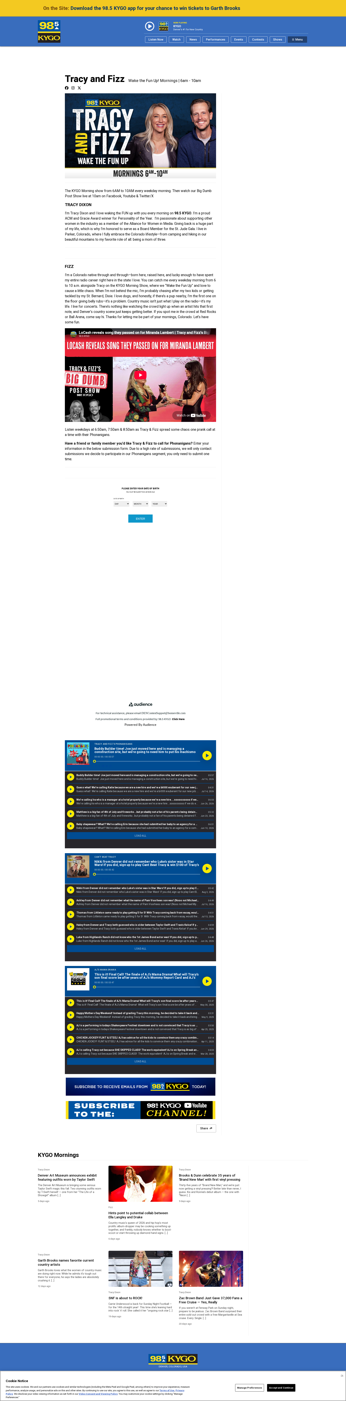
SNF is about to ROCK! (125, 1298)
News (193, 39)
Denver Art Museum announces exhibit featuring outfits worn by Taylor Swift (67, 1177)
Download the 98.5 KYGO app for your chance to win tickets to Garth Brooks (155, 8)
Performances (215, 39)
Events (238, 39)
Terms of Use (166, 1390)
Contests (258, 39)
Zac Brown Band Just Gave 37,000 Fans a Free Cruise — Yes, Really (210, 1300)
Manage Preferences (249, 1387)
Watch (176, 39)
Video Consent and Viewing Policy (98, 1394)
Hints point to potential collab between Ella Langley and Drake (138, 1215)
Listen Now (155, 39)
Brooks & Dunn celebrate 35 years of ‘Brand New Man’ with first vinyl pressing (209, 1177)
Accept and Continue (281, 1387)
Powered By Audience (140, 724)
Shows (277, 39)
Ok (342, 1375)
